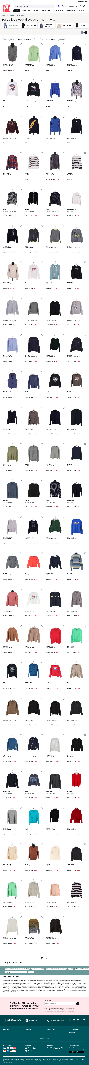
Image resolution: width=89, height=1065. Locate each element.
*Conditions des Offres (52, 1060)
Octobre (71, 968)
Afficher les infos (44, 1038)
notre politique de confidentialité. (66, 1011)
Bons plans (36, 10)
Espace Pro (81, 10)
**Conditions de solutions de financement (66, 1060)
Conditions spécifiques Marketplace (17, 1059)
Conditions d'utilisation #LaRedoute (21, 1060)
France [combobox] (82, 1059)
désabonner (65, 1009)
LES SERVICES (28, 1029)
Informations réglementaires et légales (50, 1059)
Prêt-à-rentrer (26, 10)
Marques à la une (71, 10)
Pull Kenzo (31, 972)
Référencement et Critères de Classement (33, 1059)
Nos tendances (59, 10)
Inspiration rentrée (47, 10)
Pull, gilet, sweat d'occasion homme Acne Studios (17, 968)
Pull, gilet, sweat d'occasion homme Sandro (15, 972)
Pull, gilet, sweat (20, 15)
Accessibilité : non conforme (8, 1062)
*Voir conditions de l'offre (50, 1007)
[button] (84, 6)
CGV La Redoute (6, 1059)
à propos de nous (51, 1029)
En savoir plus (82, 1049)
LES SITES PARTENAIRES (74, 1029)
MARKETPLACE (72, 1032)
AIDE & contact (6, 1029)
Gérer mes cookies (43, 1060)
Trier (5, 39)
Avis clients (10, 1060)
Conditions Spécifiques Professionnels (66, 1059)
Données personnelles (34, 1060)
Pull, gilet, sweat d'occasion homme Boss (56, 968)
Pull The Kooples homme (38, 968)
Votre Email (47, 1000)
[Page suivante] (46, 958)
